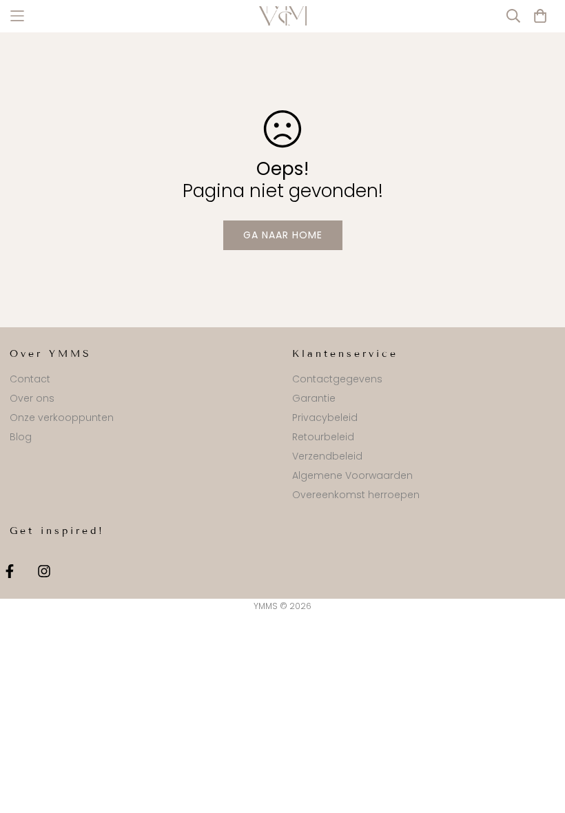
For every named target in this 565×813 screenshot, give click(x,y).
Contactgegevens (337, 379)
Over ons (32, 398)
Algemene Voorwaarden (352, 475)
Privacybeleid (325, 417)
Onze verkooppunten (62, 417)
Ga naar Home (282, 235)
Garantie (314, 398)
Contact (30, 379)
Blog (21, 437)
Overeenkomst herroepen (356, 495)
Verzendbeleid (327, 456)
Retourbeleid (323, 437)
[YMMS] (282, 16)
